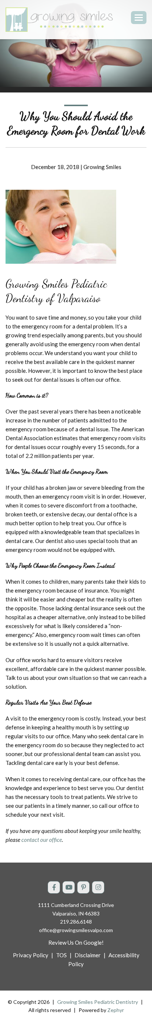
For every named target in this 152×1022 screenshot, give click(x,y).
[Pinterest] (83, 887)
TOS (61, 955)
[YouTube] (68, 887)
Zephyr (115, 1010)
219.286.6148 (76, 921)
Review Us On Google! (76, 942)
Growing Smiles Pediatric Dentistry (97, 1002)
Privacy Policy (30, 955)
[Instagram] (98, 887)
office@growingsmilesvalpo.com (76, 930)
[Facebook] (54, 887)
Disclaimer (88, 955)
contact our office (41, 839)
